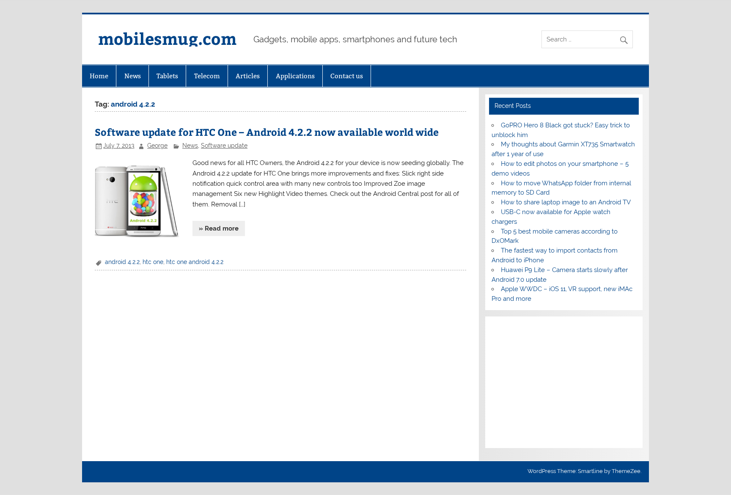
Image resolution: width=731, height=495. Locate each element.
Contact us (346, 76)
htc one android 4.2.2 (194, 261)
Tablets (167, 76)
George (157, 145)
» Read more (219, 228)
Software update (224, 145)
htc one (153, 261)
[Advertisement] (564, 382)
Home (99, 76)
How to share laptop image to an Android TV (566, 202)
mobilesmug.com (167, 38)
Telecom (207, 76)
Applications (295, 76)
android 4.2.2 (122, 261)
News (132, 76)
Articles (248, 76)
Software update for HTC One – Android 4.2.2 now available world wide (267, 131)
